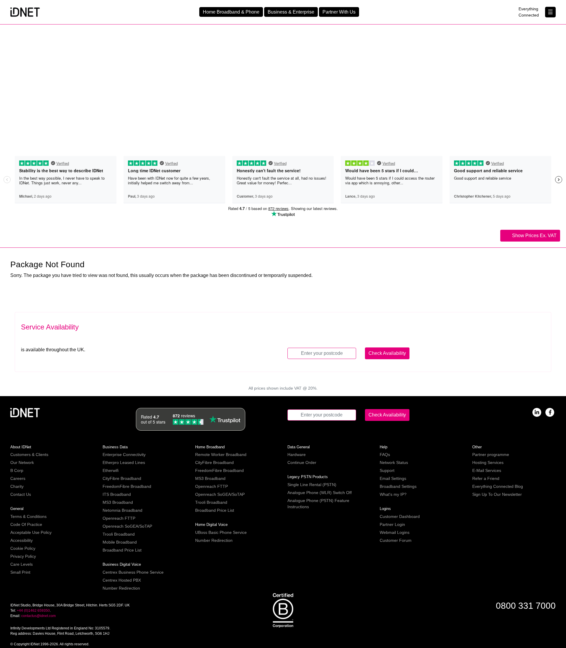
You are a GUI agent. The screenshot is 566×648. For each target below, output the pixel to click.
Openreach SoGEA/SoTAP (127, 526)
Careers (17, 478)
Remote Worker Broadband (220, 454)
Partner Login (392, 524)
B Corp (16, 470)
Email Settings (393, 478)
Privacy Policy (23, 556)
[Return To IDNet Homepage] (25, 11)
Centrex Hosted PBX (122, 580)
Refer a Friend (485, 478)
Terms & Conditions (28, 516)
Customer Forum (396, 540)
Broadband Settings (398, 486)
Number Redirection (121, 588)
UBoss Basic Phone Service (221, 532)
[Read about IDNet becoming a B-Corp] (283, 610)
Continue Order (301, 462)
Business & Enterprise (291, 11)
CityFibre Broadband (122, 478)
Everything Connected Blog (497, 486)
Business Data (115, 447)
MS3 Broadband (118, 502)
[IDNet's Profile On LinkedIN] (537, 411)
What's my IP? (393, 494)
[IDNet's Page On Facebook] (550, 411)
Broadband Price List (122, 550)
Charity (17, 486)
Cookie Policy (22, 548)
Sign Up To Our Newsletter (497, 494)
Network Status (394, 462)
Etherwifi (111, 470)
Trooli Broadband (119, 534)
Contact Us (20, 494)
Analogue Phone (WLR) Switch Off (319, 492)
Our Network (22, 462)
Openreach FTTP (119, 518)
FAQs (385, 454)
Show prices (534, 235)
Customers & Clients (29, 454)
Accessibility (21, 540)
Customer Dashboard (400, 516)
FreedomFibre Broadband (127, 486)
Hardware (296, 454)
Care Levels (21, 564)
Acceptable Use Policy (31, 532)
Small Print (20, 572)
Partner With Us (339, 11)
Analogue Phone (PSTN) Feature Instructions (318, 503)
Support (387, 470)
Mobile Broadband (120, 542)
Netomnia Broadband (122, 510)
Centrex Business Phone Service (133, 572)
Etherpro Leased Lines (124, 462)
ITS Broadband (117, 494)
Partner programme (490, 454)
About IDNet (20, 447)
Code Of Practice (26, 524)
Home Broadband (210, 447)
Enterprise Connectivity (124, 454)
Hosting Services (488, 462)
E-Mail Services (486, 470)
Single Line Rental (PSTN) (311, 484)
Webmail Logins (394, 532)
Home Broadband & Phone (231, 11)
